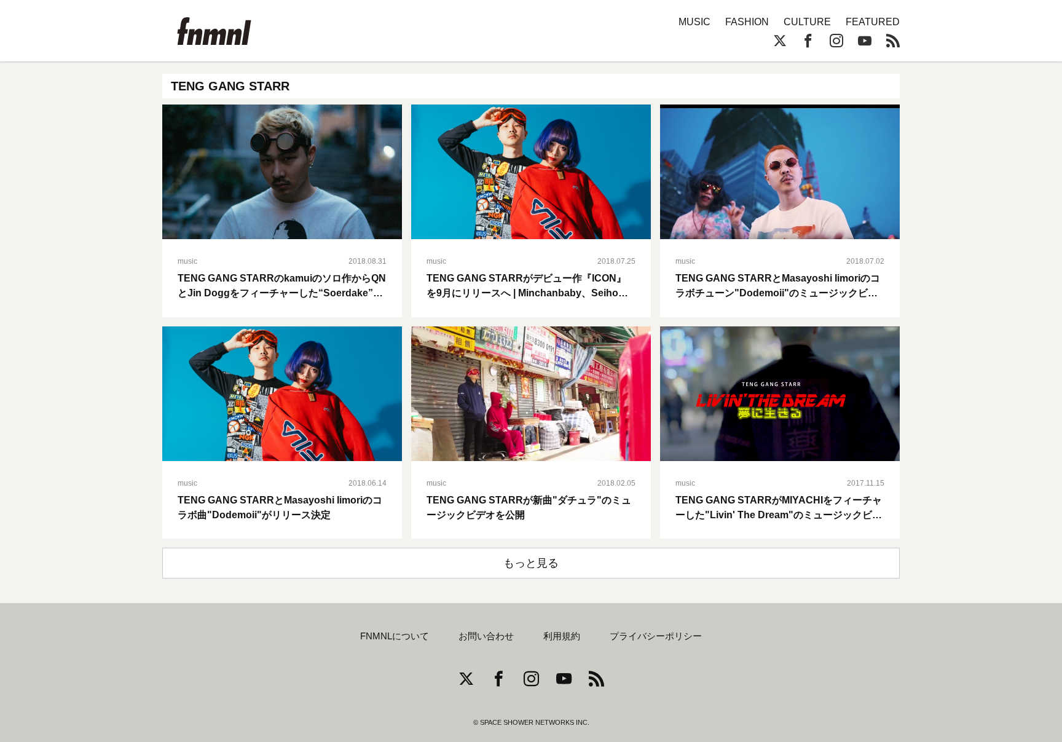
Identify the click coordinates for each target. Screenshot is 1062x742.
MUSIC (694, 22)
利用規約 (561, 636)
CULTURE (807, 22)
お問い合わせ (486, 636)
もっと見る (531, 563)
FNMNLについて (394, 636)
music (187, 261)
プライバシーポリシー (656, 636)
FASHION (747, 22)
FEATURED (873, 22)
